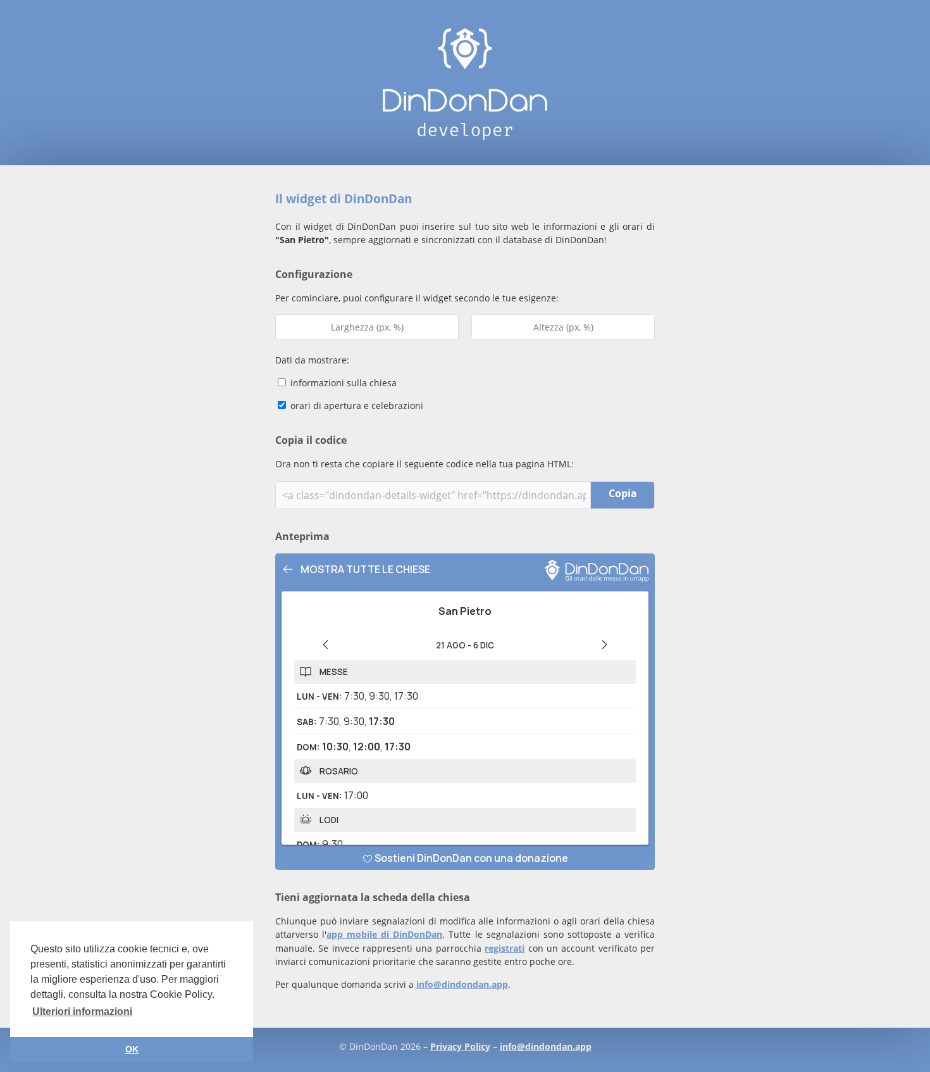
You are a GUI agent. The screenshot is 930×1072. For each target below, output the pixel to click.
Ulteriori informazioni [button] (82, 1011)
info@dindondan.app (462, 984)
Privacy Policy (460, 1046)
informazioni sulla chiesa (342, 383)
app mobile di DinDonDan (384, 934)
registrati (504, 948)
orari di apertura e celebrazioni (355, 406)
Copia (623, 493)
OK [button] (132, 1049)
